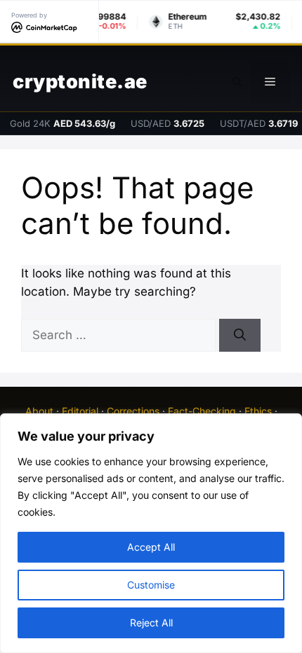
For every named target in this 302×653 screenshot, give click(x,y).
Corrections (133, 411)
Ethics (258, 411)
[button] (237, 82)
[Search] (240, 335)
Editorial (80, 411)
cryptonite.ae (80, 81)
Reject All (151, 622)
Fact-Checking (202, 411)
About (39, 411)
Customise (151, 585)
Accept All (151, 547)
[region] (151, 533)
